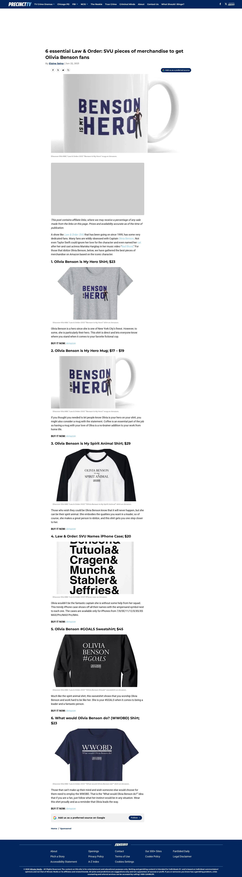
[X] (226, 4)
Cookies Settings (124, 861)
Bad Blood (127, 246)
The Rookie (96, 4)
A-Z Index (93, 861)
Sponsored (65, 828)
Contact (119, 851)
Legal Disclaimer (182, 856)
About (141, 4)
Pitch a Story (57, 856)
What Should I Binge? (172, 4)
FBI (74, 4)
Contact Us (153, 4)
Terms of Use (122, 856)
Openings (93, 851)
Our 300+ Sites (153, 851)
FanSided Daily (181, 851)
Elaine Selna (56, 63)
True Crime (111, 4)
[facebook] (220, 4)
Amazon (71, 343)
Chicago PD (63, 4)
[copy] (68, 70)
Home (54, 828)
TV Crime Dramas (43, 4)
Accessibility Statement (63, 861)
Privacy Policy (96, 856)
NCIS (83, 4)
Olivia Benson (126, 238)
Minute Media (36, 869)
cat (139, 242)
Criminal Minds (127, 4)
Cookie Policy (152, 856)
